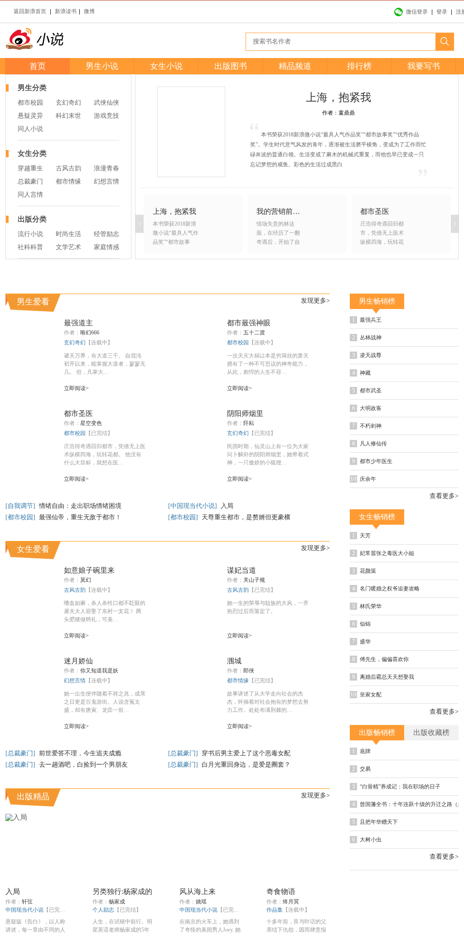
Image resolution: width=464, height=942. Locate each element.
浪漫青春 (106, 168)
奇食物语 (280, 926)
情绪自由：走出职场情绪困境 (80, 540)
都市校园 (30, 102)
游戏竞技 (106, 115)
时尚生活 (68, 234)
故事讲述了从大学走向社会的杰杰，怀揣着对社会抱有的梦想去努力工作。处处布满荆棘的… (268, 736)
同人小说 (30, 129)
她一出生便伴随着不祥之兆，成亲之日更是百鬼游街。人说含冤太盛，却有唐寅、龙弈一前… (104, 736)
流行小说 (30, 234)
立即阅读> (76, 423)
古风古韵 (68, 168)
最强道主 (78, 358)
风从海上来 (197, 926)
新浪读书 (66, 11)
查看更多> (444, 531)
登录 (441, 12)
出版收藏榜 (431, 767)
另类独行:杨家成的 (122, 926)
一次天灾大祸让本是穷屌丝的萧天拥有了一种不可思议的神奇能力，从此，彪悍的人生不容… (268, 398)
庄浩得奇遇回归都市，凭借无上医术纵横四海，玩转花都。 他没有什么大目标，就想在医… (104, 489)
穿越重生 (30, 168)
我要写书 (423, 66)
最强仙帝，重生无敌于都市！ (80, 552)
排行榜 (359, 66)
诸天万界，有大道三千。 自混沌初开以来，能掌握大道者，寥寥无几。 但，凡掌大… (104, 398)
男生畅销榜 (377, 336)
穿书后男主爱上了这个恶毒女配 (246, 788)
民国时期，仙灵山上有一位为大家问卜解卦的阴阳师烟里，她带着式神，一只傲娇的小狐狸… (268, 489)
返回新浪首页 (30, 11)
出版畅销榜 (377, 767)
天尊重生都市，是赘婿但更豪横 (246, 552)
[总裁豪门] (21, 788)
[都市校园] (21, 552)
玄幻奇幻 (68, 102)
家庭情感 (106, 247)
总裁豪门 (30, 181)
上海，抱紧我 (338, 97)
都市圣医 (78, 448)
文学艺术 (68, 247)
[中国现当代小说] (193, 540)
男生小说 (102, 66)
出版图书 (230, 66)
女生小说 (166, 66)
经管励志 (106, 234)
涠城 (234, 696)
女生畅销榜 (377, 552)
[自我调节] (21, 540)
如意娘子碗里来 (89, 605)
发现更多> (315, 335)
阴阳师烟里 (245, 448)
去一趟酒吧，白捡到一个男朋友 (83, 799)
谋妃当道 (241, 605)
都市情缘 (68, 181)
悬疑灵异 (30, 115)
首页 (37, 66)
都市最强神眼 (249, 358)
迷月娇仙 (78, 696)
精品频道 (295, 66)
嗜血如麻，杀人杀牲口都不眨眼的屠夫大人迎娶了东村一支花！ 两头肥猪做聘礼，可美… (104, 646)
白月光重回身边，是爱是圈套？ (246, 799)
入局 (227, 540)
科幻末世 (68, 115)
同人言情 (30, 194)
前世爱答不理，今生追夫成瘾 (80, 788)
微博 (89, 11)
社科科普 (30, 247)
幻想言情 (106, 181)
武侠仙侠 (106, 102)
